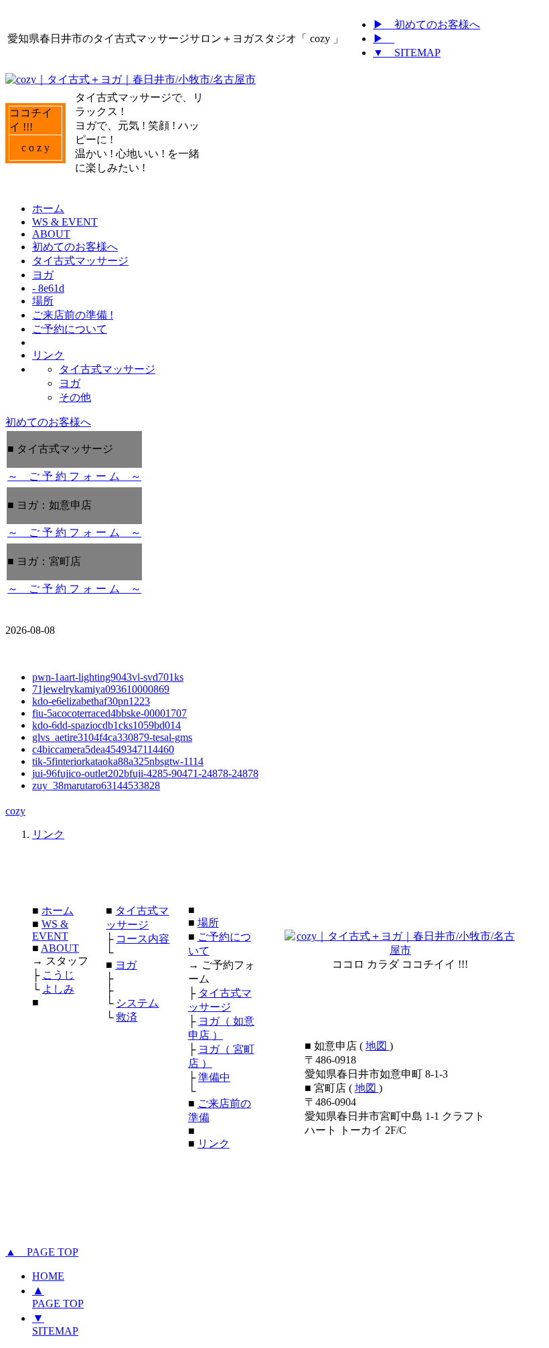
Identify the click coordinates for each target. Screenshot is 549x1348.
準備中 (214, 1077)
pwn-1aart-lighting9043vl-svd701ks (107, 677)
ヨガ (126, 965)
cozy (15, 811)
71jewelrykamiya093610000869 (100, 689)
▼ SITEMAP (407, 52)
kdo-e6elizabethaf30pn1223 (91, 701)
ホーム (58, 910)
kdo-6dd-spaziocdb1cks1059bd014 (106, 725)
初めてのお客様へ (48, 422)
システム (137, 1003)
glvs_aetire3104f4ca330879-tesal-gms (112, 737)
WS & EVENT (50, 930)
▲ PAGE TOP (41, 1252)
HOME (48, 1276)
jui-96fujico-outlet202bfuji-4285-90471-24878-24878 (145, 773)
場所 (208, 922)
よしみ (58, 989)
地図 (378, 1045)
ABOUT (60, 948)
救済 (126, 1017)
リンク (48, 834)
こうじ (58, 975)
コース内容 (142, 938)
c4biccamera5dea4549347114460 (103, 749)
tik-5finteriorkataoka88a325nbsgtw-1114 (118, 761)
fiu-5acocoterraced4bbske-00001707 (109, 713)
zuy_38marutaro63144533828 (96, 785)
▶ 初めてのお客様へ (426, 24)
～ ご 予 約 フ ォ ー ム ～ (74, 476)
